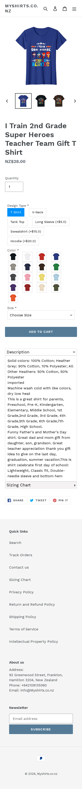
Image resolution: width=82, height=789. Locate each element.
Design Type (18, 205)
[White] (28, 257)
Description (18, 352)
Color (13, 250)
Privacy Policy (21, 592)
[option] (23, 101)
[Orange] (13, 298)
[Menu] (74, 8)
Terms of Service (23, 629)
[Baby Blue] (56, 277)
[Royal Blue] (56, 257)
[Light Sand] (42, 288)
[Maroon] (28, 288)
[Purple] (13, 288)
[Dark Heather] (13, 277)
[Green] (56, 267)
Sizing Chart (19, 485)
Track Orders (20, 555)
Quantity (11, 178)
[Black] (13, 257)
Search (15, 542)
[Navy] (28, 267)
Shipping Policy (22, 617)
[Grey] (13, 267)
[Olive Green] (56, 288)
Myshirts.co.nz (21, 8)
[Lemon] (42, 277)
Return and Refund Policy (32, 604)
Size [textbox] (12, 308)
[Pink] (28, 277)
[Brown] (42, 267)
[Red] (42, 257)
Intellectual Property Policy (33, 641)
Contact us (19, 567)
